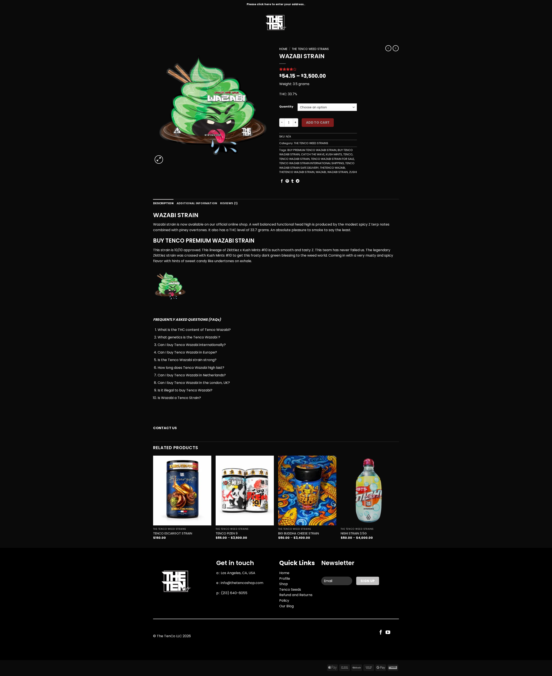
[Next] (398, 501)
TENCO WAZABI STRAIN (294, 159)
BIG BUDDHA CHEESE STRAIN (298, 533)
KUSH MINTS (334, 154)
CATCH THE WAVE (313, 154)
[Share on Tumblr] (292, 181)
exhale (245, 261)
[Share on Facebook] (282, 181)
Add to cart (318, 122)
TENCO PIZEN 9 (227, 533)
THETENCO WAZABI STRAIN (296, 172)
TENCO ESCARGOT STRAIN (172, 533)
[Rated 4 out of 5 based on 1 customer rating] (318, 69)
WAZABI (321, 172)
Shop (283, 583)
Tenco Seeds (290, 589)
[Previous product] (396, 48)
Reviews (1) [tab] (229, 203)
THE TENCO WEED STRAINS (310, 49)
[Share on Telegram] (297, 181)
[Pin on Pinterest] (287, 181)
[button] (159, 159)
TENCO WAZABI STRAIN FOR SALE (332, 159)
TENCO (348, 154)
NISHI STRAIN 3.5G (354, 533)
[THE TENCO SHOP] (276, 23)
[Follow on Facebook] (380, 632)
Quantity (286, 106)
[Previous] (153, 501)
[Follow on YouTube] (388, 632)
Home (283, 49)
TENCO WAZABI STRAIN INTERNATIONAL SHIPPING (311, 163)
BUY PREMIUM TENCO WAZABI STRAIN (311, 150)
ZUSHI (353, 172)
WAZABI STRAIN (337, 172)
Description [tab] (163, 203)
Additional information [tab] (197, 203)
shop (243, 224)
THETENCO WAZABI (332, 168)
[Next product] (388, 48)
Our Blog (286, 606)
